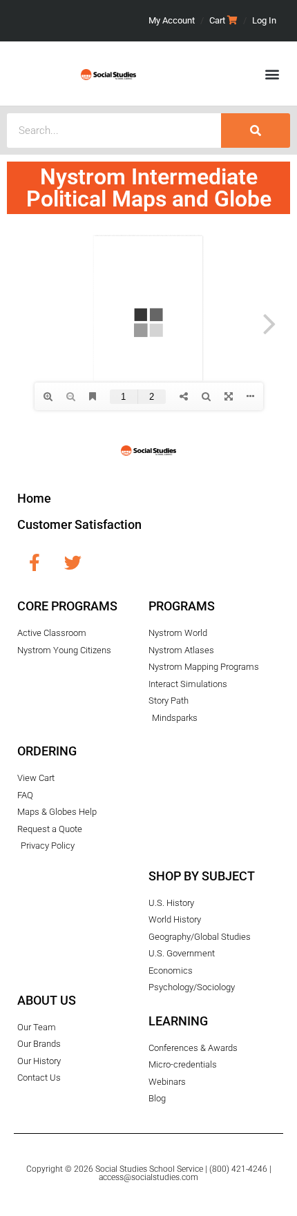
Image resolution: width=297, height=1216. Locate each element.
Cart (217, 20)
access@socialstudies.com (148, 1177)
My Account (171, 20)
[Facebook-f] (34, 562)
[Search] (255, 130)
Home (34, 498)
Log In (264, 20)
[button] (271, 73)
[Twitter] (72, 562)
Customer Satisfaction (79, 524)
